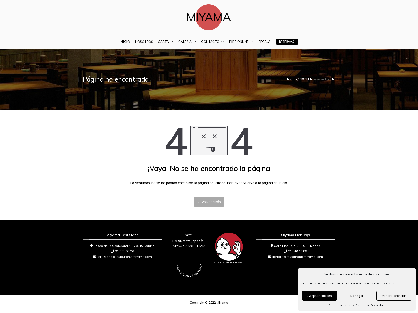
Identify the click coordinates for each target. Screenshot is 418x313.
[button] (171, 42)
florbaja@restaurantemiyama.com (297, 257)
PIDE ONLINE (239, 42)
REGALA (264, 42)
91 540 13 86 (297, 251)
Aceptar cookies (319, 296)
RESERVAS (286, 42)
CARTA (163, 42)
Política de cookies (341, 305)
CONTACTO (210, 42)
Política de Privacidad (370, 305)
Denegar (356, 296)
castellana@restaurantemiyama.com (124, 257)
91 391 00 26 (124, 251)
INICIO (125, 42)
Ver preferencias (394, 296)
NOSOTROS (144, 42)
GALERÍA (185, 42)
